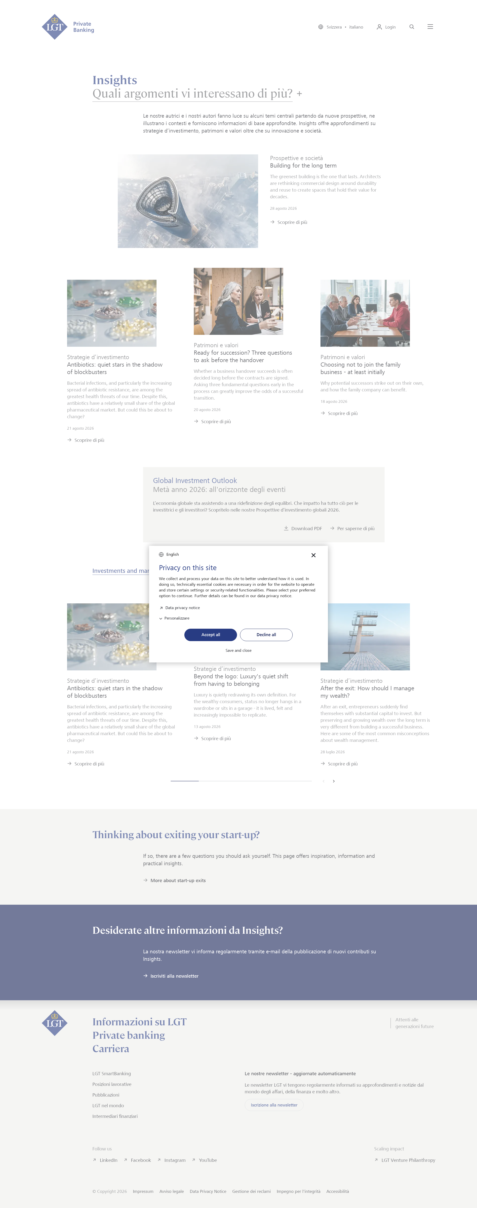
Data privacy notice (182, 607)
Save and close (238, 651)
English (172, 554)
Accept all (210, 634)
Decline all (266, 634)
